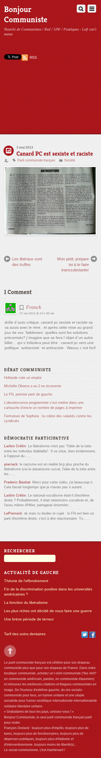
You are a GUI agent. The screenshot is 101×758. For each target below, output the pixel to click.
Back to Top (10, 651)
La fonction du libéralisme (26, 603)
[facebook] (92, 635)
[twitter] (84, 635)
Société (69, 160)
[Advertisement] (50, 102)
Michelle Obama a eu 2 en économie (32, 386)
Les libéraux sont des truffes (27, 262)
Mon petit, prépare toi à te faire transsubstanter (73, 264)
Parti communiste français (36, 160)
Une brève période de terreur (29, 619)
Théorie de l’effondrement (26, 581)
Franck (33, 307)
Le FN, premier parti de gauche (28, 394)
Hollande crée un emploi (22, 378)
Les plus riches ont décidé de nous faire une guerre (48, 611)
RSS (33, 58)
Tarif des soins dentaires (25, 634)
